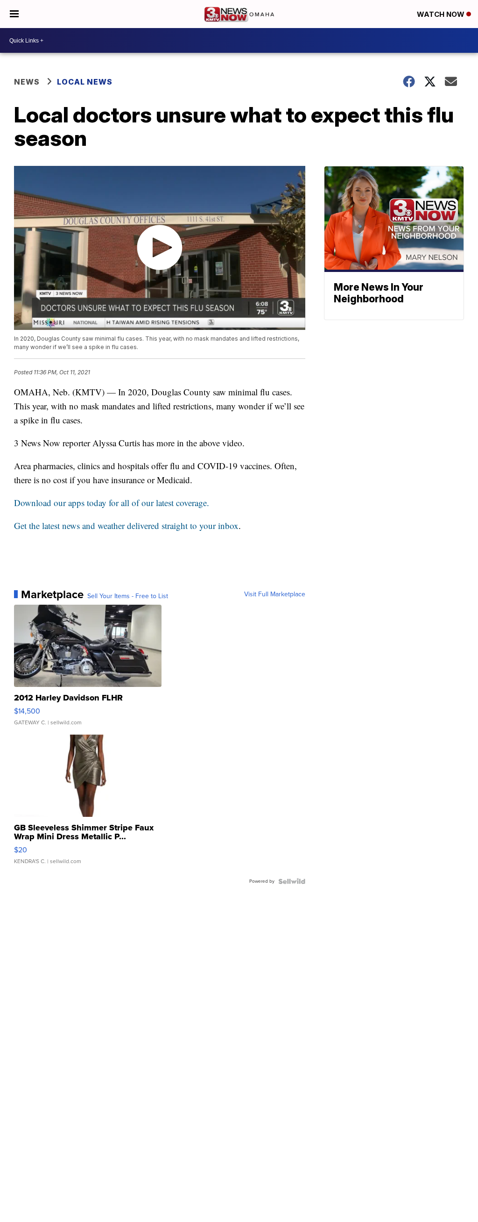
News (27, 81)
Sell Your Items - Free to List (127, 596)
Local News (84, 81)
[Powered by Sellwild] (291, 881)
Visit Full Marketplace (274, 594)
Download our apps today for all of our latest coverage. (111, 502)
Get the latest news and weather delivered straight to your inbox (126, 525)
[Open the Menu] (14, 14)
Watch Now (441, 14)
